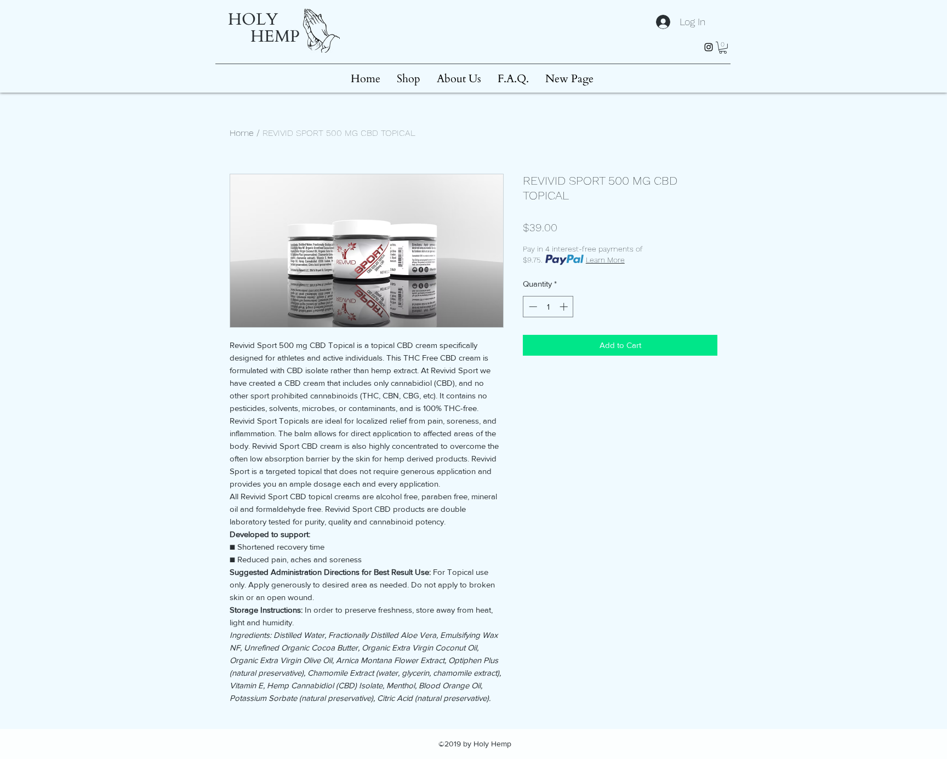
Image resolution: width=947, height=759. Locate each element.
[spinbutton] (548, 306)
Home (242, 133)
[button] (723, 48)
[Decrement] (531, 306)
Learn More (605, 259)
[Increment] (564, 306)
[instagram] (708, 47)
